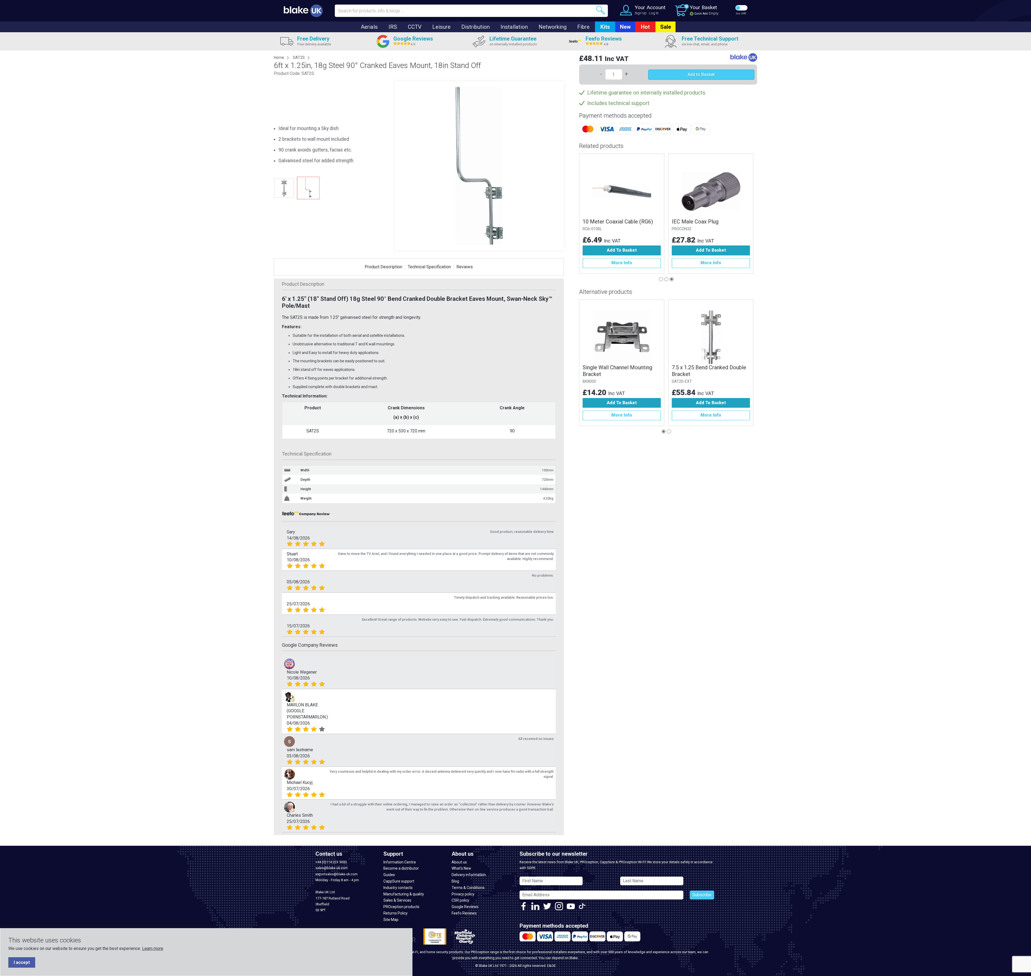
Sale (665, 27)
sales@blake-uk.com (331, 868)
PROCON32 (681, 229)
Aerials (369, 27)
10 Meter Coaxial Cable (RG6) (618, 221)
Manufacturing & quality (403, 894)
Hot (645, 27)
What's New (461, 868)
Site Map (390, 919)
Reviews (464, 266)
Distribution (475, 27)
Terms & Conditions (468, 887)
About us (459, 862)
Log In (654, 13)
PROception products (401, 907)
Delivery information (469, 875)
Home (279, 57)
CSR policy (460, 900)
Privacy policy (463, 894)
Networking (553, 27)
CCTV (415, 27)
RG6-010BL (592, 229)
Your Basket (703, 7)
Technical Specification (429, 266)
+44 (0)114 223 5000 (331, 862)
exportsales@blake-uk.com (336, 874)
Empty (713, 13)
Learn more (152, 948)
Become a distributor (401, 868)
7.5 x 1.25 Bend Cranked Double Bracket (709, 370)
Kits (605, 27)
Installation (514, 27)
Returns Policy (395, 913)
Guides (389, 875)
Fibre (583, 27)
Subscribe (701, 894)
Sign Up (641, 13)
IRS (393, 27)
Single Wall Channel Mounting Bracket (617, 370)
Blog (455, 881)
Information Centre (399, 862)
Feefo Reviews (464, 913)
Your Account (650, 7)
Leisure (441, 27)
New (625, 27)
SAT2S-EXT (682, 381)
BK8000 (589, 381)
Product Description (383, 266)
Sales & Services (397, 900)
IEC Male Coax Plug (695, 221)
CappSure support (398, 881)
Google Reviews (465, 907)
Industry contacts (398, 887)
